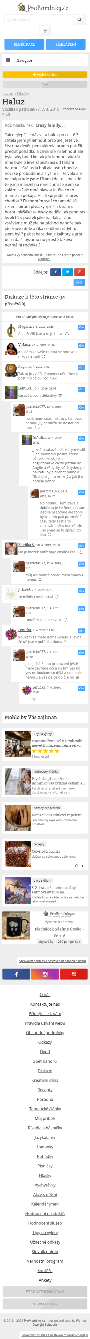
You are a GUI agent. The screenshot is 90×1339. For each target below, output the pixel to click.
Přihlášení (65, 44)
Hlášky (23, 93)
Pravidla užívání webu (45, 1023)
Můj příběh (45, 1118)
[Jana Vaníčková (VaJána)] (11, 348)
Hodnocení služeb (45, 1223)
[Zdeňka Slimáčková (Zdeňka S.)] (11, 549)
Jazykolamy (45, 1137)
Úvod (9, 93)
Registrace (24, 44)
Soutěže (45, 1270)
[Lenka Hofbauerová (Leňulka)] (11, 392)
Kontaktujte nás (45, 1004)
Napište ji (44, 259)
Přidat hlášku (46, 75)
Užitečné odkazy (45, 1242)
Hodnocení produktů (45, 1213)
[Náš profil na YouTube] (74, 974)
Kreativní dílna (45, 1080)
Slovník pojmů (45, 1251)
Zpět (45, 84)
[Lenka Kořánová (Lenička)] (11, 634)
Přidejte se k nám (45, 1013)
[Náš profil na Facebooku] (16, 974)
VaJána (24, 344)
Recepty (45, 1090)
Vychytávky (45, 1185)
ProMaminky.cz (34, 1320)
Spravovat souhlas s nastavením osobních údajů (55, 1335)
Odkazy (45, 1042)
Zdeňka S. (26, 544)
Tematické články (45, 1109)
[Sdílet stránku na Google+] (79, 272)
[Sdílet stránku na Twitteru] (67, 272)
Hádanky (45, 1147)
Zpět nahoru (45, 1061)
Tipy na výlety (45, 1232)
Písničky (45, 1166)
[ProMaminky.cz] (45, 8)
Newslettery (45, 1303)
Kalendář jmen (45, 1204)
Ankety (45, 1280)
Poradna (45, 1099)
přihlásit (68, 317)
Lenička (24, 629)
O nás (45, 994)
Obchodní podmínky (45, 1032)
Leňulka (25, 388)
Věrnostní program (45, 1261)
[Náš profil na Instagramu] (45, 974)
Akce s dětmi (45, 1194)
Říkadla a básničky (45, 1128)
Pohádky (45, 1156)
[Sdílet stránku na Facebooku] (55, 272)
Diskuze (45, 1071)
